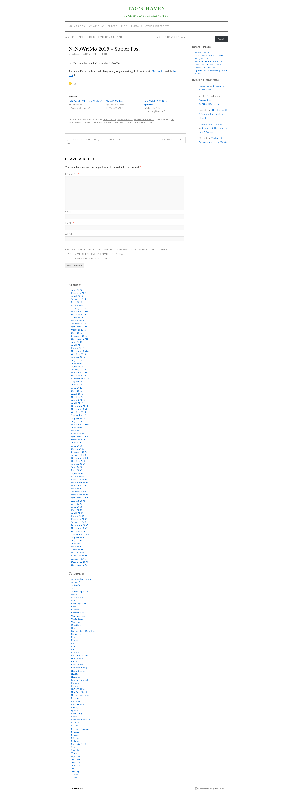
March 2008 (78, 476)
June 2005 (77, 543)
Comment (72, 174)
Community (77, 612)
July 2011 (76, 421)
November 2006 (80, 497)
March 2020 (78, 305)
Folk (73, 649)
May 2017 (76, 332)
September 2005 (80, 534)
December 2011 (80, 406)
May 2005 (76, 546)
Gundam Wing (79, 667)
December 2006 (80, 494)
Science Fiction (144, 119)
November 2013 (80, 372)
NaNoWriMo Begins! (116, 101)
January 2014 (78, 369)
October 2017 (78, 329)
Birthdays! (77, 597)
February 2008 (79, 479)
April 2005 (77, 549)
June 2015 (77, 341)
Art (73, 588)
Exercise (76, 634)
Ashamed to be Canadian (208, 61)
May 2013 (76, 390)
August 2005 (78, 537)
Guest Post (77, 664)
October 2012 (78, 396)
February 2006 (79, 519)
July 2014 (76, 360)
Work (74, 768)
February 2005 (79, 555)
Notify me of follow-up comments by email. (97, 254)
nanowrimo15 (93, 122)
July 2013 (76, 384)
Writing (75, 771)
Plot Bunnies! (79, 704)
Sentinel (76, 734)
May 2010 (76, 430)
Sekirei (75, 731)
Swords (75, 750)
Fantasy (75, 640)
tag (73, 54)
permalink (146, 122)
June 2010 (77, 427)
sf (105, 122)
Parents (75, 698)
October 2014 (78, 354)
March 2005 (78, 552)
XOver (74, 774)
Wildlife (76, 765)
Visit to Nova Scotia (171, 37)
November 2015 (80, 338)
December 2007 (80, 482)
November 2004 (80, 564)
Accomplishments (81, 579)
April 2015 (77, 344)
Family (75, 637)
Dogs (74, 627)
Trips (74, 753)
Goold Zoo (77, 658)
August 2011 (78, 418)
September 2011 (80, 415)
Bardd (74, 594)
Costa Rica (77, 618)
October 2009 (78, 439)
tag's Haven (146, 8)
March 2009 (78, 448)
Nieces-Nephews (80, 695)
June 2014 (77, 363)
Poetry (75, 707)
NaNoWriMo (124, 119)
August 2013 (78, 381)
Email (69, 223)
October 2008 (78, 460)
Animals (75, 585)
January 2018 (78, 323)
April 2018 (77, 317)
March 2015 (78, 348)
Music (74, 685)
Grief (74, 661)
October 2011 (78, 412)
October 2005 (78, 531)
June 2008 (77, 467)
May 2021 (76, 302)
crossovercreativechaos (212, 124)
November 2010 (80, 424)
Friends (75, 652)
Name (69, 212)
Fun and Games (79, 655)
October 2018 (78, 314)
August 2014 (78, 357)
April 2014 (77, 366)
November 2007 (80, 485)
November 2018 (80, 311)
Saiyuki (75, 722)
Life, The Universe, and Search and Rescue (207, 66)
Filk (73, 646)
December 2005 (80, 525)
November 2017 (80, 326)
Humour (75, 676)
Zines (74, 777)
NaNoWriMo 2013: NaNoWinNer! (85, 101)
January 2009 (78, 454)
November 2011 (80, 409)
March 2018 (78, 320)
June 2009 (77, 445)
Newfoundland (79, 692)
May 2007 (76, 488)
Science (75, 725)
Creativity (109, 119)
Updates (75, 756)
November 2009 (80, 436)
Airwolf (75, 582)
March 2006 (78, 515)
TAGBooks (157, 71)
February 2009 (79, 451)
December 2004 (80, 561)
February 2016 (79, 335)
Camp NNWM (78, 603)
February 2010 (79, 433)
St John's (76, 740)
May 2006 (76, 509)
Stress (74, 747)
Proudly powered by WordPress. (211, 788)
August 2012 (78, 399)
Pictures (75, 701)
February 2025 (79, 293)
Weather (75, 759)
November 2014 (80, 351)
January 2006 (78, 522)
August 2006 (78, 500)
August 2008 (78, 464)
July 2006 (76, 503)
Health (75, 673)
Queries (75, 710)
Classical (76, 609)
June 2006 (77, 506)
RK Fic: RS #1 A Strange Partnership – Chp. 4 (213, 113)
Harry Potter (78, 670)
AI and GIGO (201, 52)
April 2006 (77, 512)
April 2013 (77, 393)
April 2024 (77, 296)
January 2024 (78, 299)
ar (172, 119)
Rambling (76, 713)
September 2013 (80, 378)
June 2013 (77, 387)
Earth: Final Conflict (83, 630)
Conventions (78, 615)
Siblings (76, 737)
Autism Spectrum (80, 591)
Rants (74, 716)
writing (113, 122)
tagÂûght (204, 85)
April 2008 (77, 473)
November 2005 (80, 528)
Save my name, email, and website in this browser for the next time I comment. (117, 250)
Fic (73, 643)
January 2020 (78, 308)
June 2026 (77, 289)
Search (221, 38)
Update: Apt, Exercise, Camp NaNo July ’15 (94, 37)
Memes (75, 682)
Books (74, 600)
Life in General (79, 679)
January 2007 (78, 491)
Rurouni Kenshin (80, 719)
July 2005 (76, 540)
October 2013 (78, 375)
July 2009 (76, 442)
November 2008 (80, 457)
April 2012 (77, 402)
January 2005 (78, 558)
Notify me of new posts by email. (89, 259)
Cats (73, 606)
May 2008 (76, 470)
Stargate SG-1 (79, 743)
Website (70, 234)
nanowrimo (76, 122)
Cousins (75, 621)
